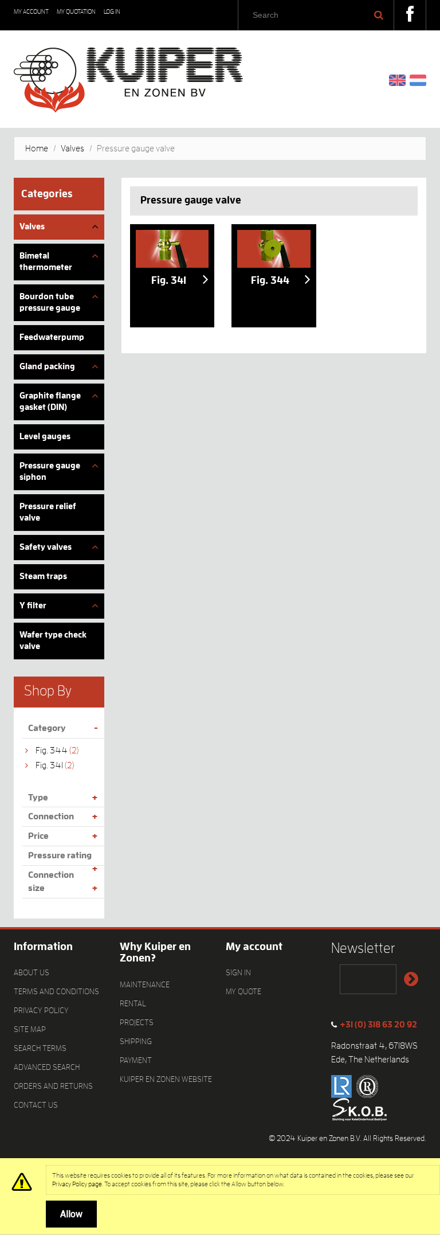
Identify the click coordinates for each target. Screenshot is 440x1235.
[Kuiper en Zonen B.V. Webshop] (128, 75)
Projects (137, 1022)
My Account (31, 12)
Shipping (136, 1041)
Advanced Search (47, 1067)
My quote (243, 991)
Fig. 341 (49, 765)
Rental (133, 1003)
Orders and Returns (53, 1086)
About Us (31, 972)
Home (36, 148)
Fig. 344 (52, 750)
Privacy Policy (41, 1010)
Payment (136, 1060)
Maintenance (145, 984)
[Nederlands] (418, 80)
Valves (72, 148)
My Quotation (76, 12)
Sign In (238, 972)
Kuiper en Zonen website (166, 1079)
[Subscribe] (410, 979)
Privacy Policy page (77, 1184)
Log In (112, 12)
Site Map (30, 1029)
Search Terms (40, 1048)
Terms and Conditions (56, 991)
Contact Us (36, 1105)
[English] (397, 80)
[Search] (379, 15)
